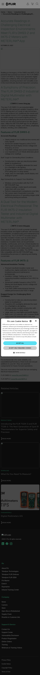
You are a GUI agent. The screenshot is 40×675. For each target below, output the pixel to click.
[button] (20, 352)
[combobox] (30, 321)
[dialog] (20, 337)
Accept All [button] (20, 343)
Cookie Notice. (9, 339)
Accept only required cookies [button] (20, 348)
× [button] (36, 321)
